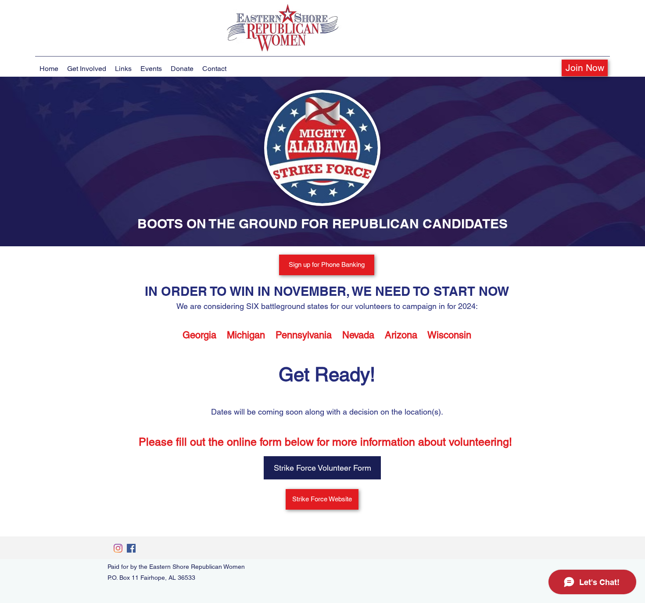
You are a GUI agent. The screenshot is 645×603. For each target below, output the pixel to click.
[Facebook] (131, 548)
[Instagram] (118, 548)
